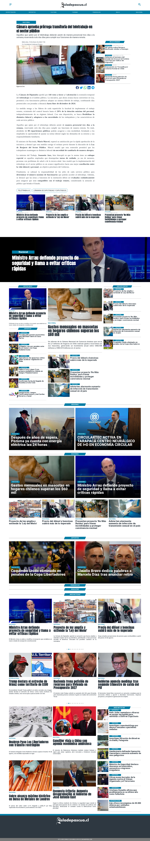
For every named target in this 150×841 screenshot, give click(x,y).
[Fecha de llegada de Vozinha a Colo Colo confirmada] (13, 383)
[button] (23, 190)
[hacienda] (100, 78)
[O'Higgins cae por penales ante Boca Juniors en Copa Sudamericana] (13, 348)
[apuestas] (13, 360)
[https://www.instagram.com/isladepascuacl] (75, 828)
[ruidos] (119, 210)
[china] (74, 735)
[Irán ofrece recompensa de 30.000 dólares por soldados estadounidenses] (103, 805)
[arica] (100, 59)
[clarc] (13, 336)
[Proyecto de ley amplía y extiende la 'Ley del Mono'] (60, 210)
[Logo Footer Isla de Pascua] (74, 824)
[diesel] (89, 210)
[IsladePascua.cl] (10, 5)
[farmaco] (100, 49)
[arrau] (30, 210)
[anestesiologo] (103, 727)
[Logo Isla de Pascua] (75, 8)
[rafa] (103, 714)
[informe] (103, 766)
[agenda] (103, 779)
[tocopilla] (100, 68)
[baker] (103, 740)
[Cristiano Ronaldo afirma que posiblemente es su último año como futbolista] (103, 792)
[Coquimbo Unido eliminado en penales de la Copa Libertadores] (108, 344)
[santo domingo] (13, 394)
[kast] (74, 786)
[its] (108, 331)
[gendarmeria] (103, 753)
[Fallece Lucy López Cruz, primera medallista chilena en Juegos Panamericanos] (13, 371)
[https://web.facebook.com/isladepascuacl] (60, 828)
